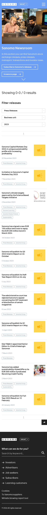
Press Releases (11, 110)
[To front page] (9, 4)
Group (22, 4)
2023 (6, 124)
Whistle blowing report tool (15, 498)
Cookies (5, 491)
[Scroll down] (23, 79)
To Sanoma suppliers (12, 494)
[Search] (43, 453)
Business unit (10, 117)
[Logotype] (9, 439)
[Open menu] (43, 4)
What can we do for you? (15, 448)
